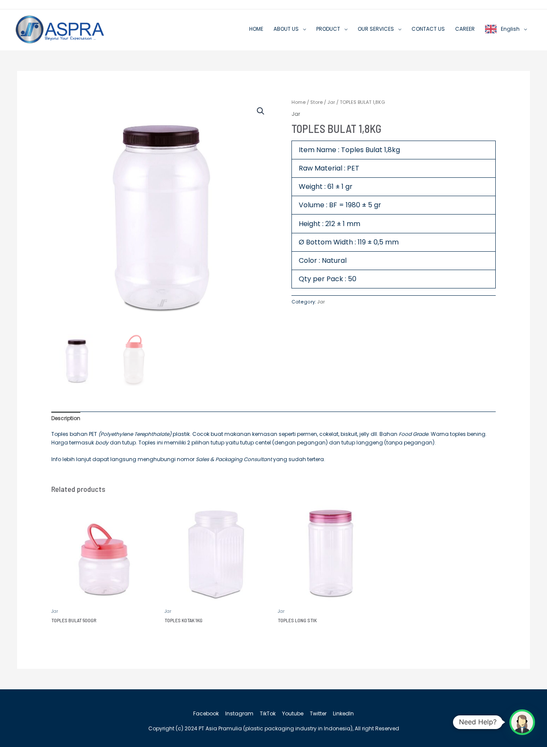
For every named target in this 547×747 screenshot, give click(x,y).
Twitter (318, 713)
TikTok (268, 713)
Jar (331, 102)
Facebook (206, 713)
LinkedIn (343, 713)
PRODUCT (328, 28)
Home (298, 102)
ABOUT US (286, 28)
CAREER (465, 28)
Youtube (292, 713)
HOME (256, 28)
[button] (260, 111)
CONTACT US (428, 28)
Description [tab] (65, 418)
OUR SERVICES (376, 28)
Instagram (239, 713)
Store (316, 102)
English (510, 28)
